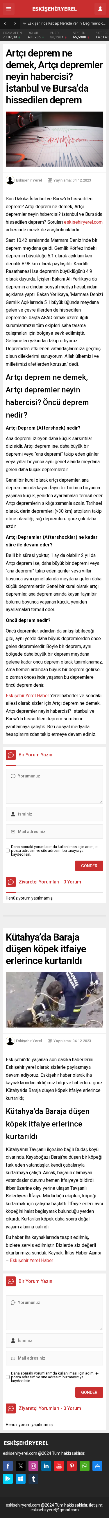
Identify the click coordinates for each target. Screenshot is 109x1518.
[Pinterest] (72, 1466)
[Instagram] (33, 1466)
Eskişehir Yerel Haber (27, 695)
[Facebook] (8, 1466)
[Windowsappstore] (21, 1479)
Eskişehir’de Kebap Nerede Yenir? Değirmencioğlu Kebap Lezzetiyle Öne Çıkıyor (67, 23)
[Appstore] (97, 1466)
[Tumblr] (33, 1479)
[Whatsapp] (85, 1466)
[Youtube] (59, 1466)
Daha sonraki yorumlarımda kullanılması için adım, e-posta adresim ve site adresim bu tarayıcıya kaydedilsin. (55, 850)
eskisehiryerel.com (83, 222)
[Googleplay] (8, 1479)
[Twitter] (21, 1466)
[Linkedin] (46, 1466)
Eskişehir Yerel (29, 180)
